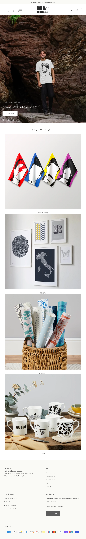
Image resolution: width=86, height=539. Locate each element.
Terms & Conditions (10, 505)
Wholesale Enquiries (52, 473)
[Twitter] (8, 11)
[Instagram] (13, 11)
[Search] (77, 10)
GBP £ (7, 527)
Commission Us (50, 480)
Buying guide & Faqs (10, 498)
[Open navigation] (20, 10)
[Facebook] (4, 11)
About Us (48, 487)
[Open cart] (82, 9)
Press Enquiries (50, 476)
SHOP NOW (10, 113)
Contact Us (7, 502)
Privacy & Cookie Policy (11, 509)
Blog (47, 483)
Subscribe (53, 513)
